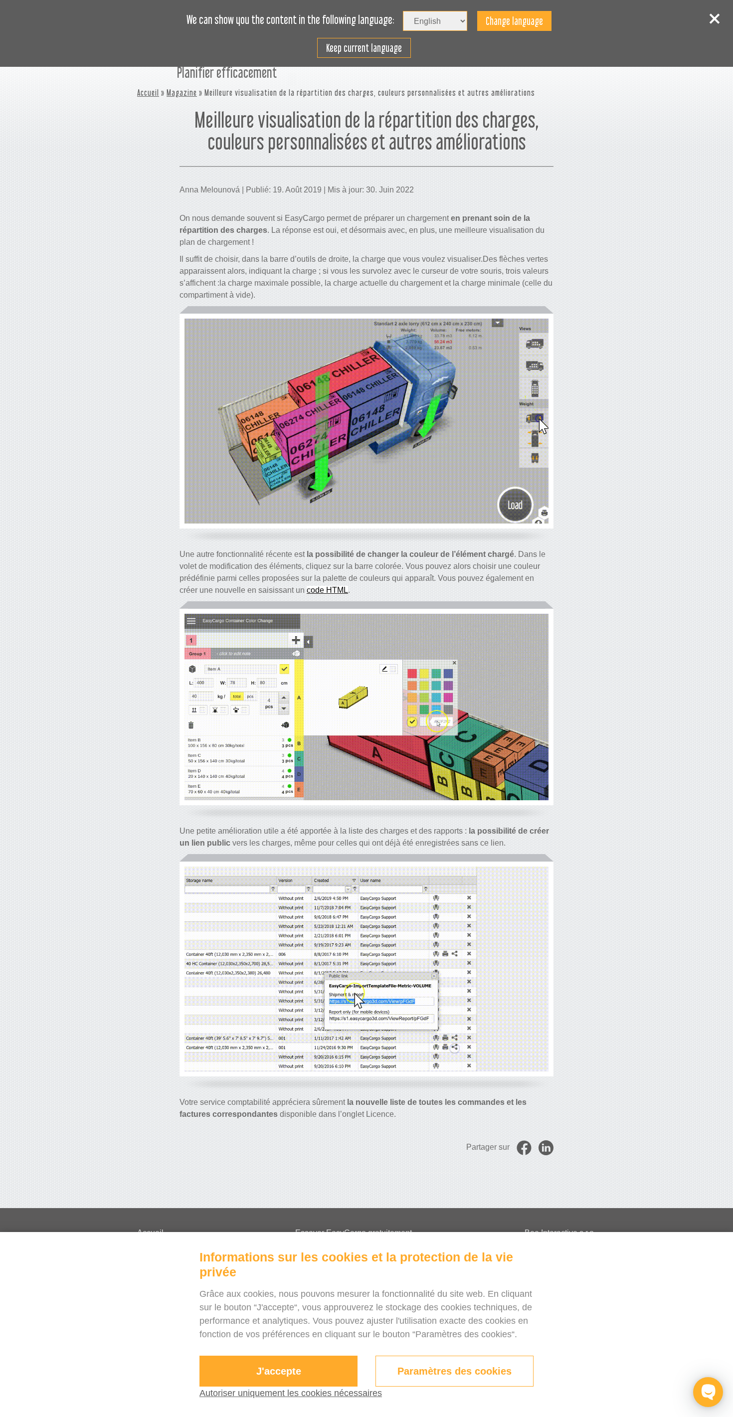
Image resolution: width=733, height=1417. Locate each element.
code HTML (327, 590)
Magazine (182, 92)
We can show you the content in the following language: (290, 20)
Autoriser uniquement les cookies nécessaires (290, 1393)
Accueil (148, 92)
